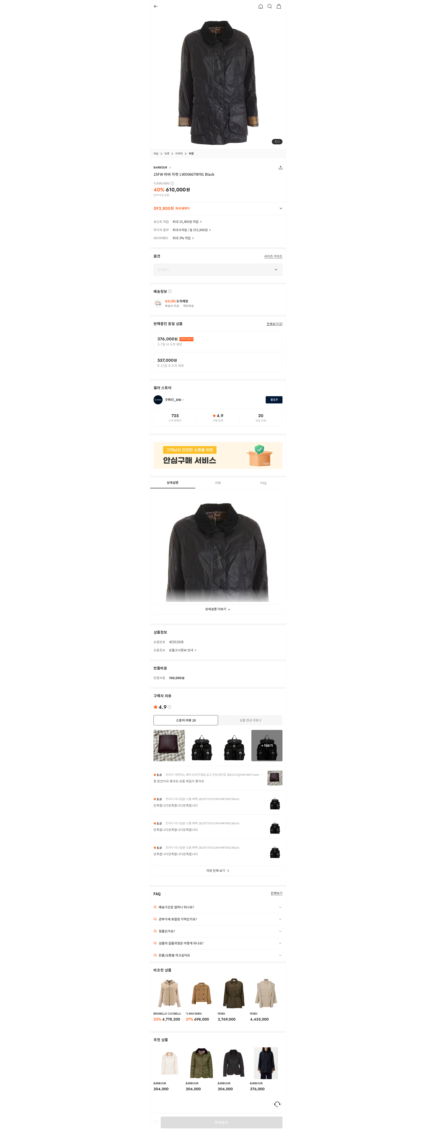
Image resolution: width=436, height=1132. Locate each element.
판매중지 (221, 1122)
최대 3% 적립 (182, 238)
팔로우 (274, 399)
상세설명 (172, 483)
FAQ (263, 483)
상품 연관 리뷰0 (250, 720)
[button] (218, 208)
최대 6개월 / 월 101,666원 (190, 230)
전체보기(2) (274, 324)
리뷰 (218, 483)
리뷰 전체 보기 (215, 871)
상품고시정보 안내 (181, 650)
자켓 (191, 153)
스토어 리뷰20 (186, 720)
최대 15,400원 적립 (186, 222)
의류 (166, 153)
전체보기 (276, 893)
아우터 (179, 153)
